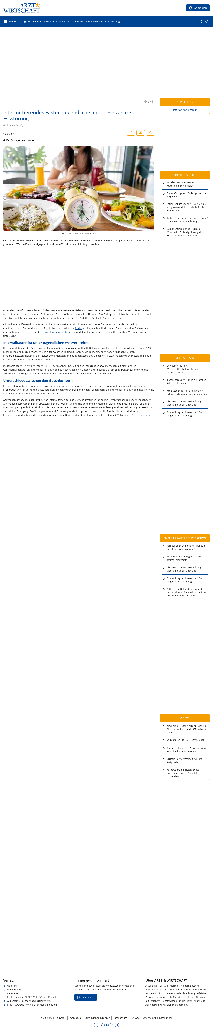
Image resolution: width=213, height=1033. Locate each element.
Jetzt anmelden (85, 997)
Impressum (75, 1017)
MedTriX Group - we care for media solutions (32, 1004)
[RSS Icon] (106, 1025)
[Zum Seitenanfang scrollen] (207, 1027)
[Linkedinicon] (117, 1025)
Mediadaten (14, 989)
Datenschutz (120, 1017)
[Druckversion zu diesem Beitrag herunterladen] (131, 133)
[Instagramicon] (101, 1025)
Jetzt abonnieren (183, 110)
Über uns (12, 985)
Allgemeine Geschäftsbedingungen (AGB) (30, 1000)
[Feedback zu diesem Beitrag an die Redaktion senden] (150, 133)
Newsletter (13, 993)
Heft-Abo (135, 1017)
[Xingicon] (111, 1025)
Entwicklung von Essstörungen (59, 332)
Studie (78, 328)
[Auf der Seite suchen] (207, 21)
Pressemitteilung (141, 415)
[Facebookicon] (96, 1025)
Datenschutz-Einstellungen (157, 1017)
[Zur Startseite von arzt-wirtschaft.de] (22, 8)
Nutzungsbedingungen (97, 1017)
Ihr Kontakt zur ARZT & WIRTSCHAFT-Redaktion (33, 997)
